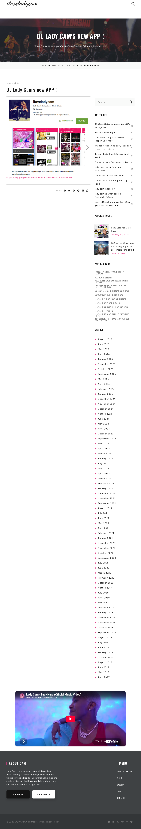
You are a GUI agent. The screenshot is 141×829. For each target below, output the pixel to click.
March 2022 (104, 478)
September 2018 (107, 632)
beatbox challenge (105, 132)
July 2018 (103, 642)
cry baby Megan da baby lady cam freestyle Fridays (113, 147)
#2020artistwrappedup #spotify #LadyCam (112, 126)
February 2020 (106, 578)
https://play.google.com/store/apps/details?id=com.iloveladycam (39, 177)
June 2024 (103, 418)
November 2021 (107, 498)
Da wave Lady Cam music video (112, 162)
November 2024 (107, 404)
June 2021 (103, 518)
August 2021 (105, 508)
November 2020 (107, 548)
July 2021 (103, 513)
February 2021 (106, 533)
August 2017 (105, 662)
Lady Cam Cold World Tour (109, 175)
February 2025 (106, 389)
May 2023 (103, 443)
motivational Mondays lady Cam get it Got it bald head (112, 204)
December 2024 (106, 399)
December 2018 (106, 617)
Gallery (120, 784)
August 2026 (105, 339)
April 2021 (104, 528)
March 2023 (104, 453)
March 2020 (104, 573)
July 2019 (103, 592)
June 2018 (103, 647)
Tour (119, 791)
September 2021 (107, 503)
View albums (18, 794)
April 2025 (104, 384)
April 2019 (104, 597)
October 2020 (105, 553)
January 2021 (105, 538)
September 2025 (107, 374)
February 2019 (106, 607)
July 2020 (103, 563)
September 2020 (107, 558)
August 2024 (105, 413)
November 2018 (107, 622)
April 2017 (104, 677)
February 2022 (106, 483)
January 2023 (105, 458)
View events (43, 794)
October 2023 (105, 433)
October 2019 (105, 582)
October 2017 (105, 657)
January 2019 (105, 612)
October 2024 (105, 409)
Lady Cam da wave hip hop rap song (111, 182)
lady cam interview (105, 188)
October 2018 (105, 627)
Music (119, 778)
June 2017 (103, 667)
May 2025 (103, 379)
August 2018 (105, 637)
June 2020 (103, 568)
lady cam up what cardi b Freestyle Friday (108, 195)
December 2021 (106, 493)
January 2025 (105, 394)
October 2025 (105, 369)
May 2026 (103, 349)
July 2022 (103, 463)
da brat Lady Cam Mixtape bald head (112, 155)
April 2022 (104, 473)
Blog (54, 65)
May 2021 (103, 523)
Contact (121, 797)
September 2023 (107, 438)
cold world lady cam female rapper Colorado (109, 139)
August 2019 (105, 587)
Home (44, 65)
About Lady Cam (125, 771)
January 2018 (105, 652)
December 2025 (106, 364)
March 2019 (104, 602)
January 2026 (105, 359)
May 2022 (103, 468)
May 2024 (103, 423)
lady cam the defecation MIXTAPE (108, 169)
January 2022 (105, 488)
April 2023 (104, 448)
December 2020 (106, 543)
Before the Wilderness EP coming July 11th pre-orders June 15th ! (122, 246)
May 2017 (103, 672)
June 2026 (103, 344)
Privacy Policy (52, 821)
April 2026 (104, 354)
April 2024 (104, 428)
